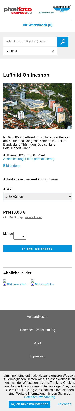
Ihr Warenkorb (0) (37, 25)
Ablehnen (64, 404)
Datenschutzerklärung (39, 397)
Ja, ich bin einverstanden (29, 404)
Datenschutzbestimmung (37, 330)
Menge (8, 233)
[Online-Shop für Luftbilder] (37, 12)
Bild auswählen (16, 284)
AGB (37, 343)
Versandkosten (33, 217)
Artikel (7, 189)
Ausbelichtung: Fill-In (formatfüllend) (28, 159)
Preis (8, 212)
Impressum (37, 356)
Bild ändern (11, 165)
